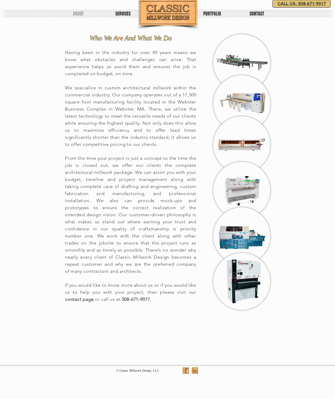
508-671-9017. (136, 299)
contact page (79, 299)
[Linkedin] (195, 370)
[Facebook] (186, 370)
